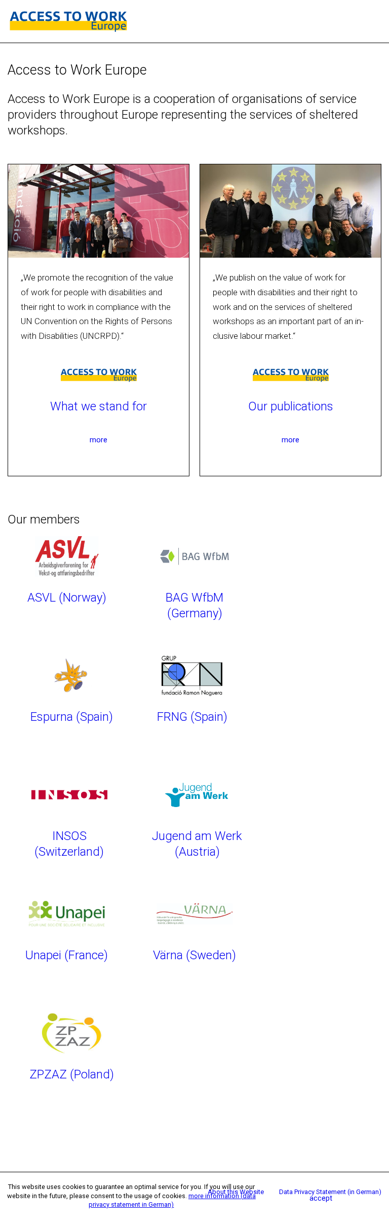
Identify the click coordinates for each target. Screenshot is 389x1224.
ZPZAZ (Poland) (71, 1074)
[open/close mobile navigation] (376, 21)
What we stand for (98, 406)
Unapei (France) (66, 955)
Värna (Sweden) (194, 955)
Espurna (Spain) (71, 717)
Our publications (290, 406)
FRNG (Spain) (192, 717)
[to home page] (68, 21)
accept (320, 1198)
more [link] (98, 439)
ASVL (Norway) (66, 597)
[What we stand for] (99, 373)
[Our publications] (291, 373)
